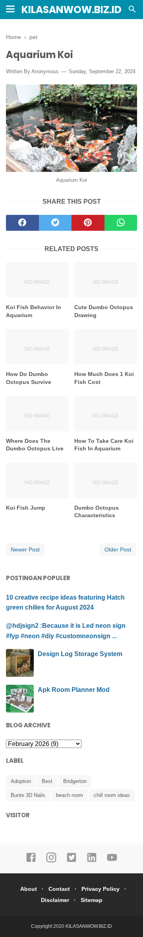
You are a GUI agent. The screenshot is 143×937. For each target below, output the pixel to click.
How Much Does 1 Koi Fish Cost (104, 378)
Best (47, 781)
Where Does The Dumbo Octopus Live (35, 445)
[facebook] (22, 223)
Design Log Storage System (80, 654)
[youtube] (112, 861)
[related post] (37, 280)
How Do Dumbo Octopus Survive (28, 378)
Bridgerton (75, 781)
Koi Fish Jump (25, 508)
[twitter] (55, 223)
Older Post (117, 549)
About (28, 889)
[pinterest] (88, 223)
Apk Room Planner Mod (74, 689)
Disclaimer (55, 900)
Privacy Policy (100, 889)
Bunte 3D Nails (28, 795)
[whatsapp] (120, 223)
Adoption (21, 781)
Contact (59, 889)
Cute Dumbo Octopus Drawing (103, 311)
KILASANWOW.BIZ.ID (71, 10)
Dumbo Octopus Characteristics (96, 512)
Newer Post (25, 549)
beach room (69, 795)
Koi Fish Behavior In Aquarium (33, 311)
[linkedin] (92, 861)
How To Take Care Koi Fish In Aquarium (103, 445)
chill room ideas (112, 795)
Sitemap (91, 900)
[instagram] (51, 861)
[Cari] (132, 11)
